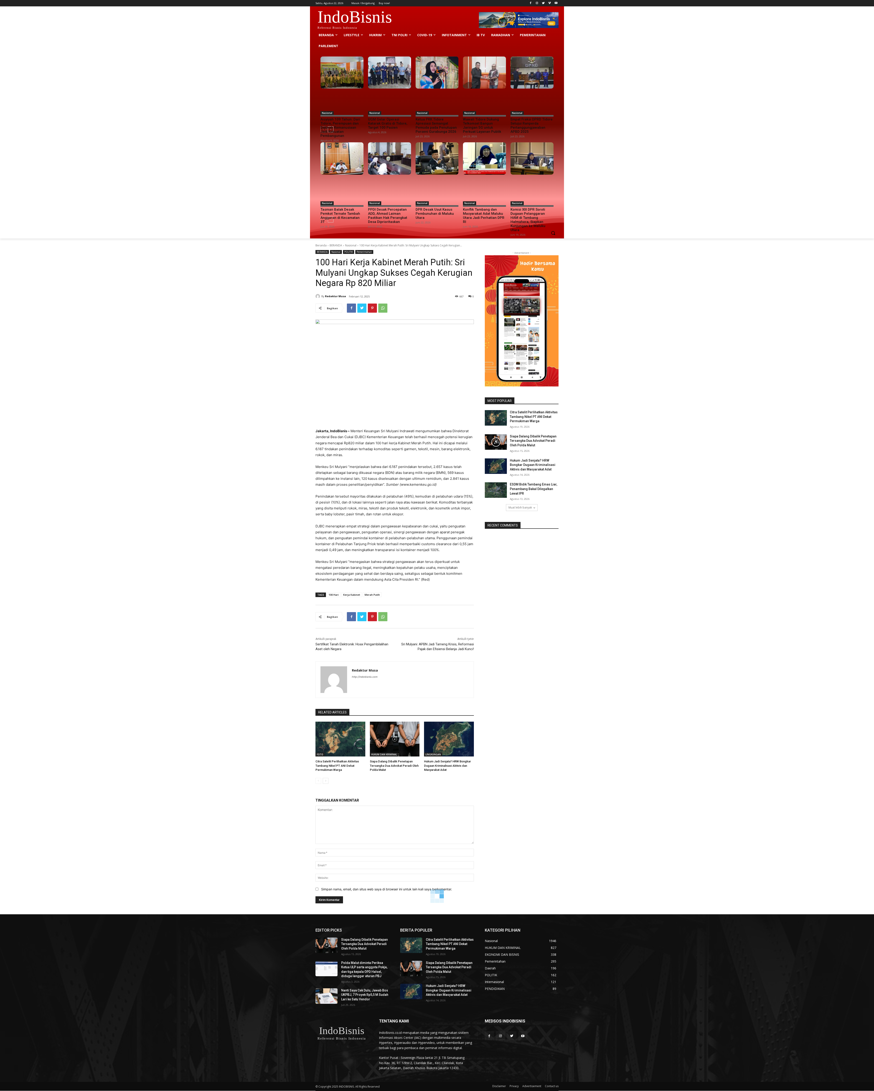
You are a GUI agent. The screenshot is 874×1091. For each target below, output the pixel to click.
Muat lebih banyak (520, 507)
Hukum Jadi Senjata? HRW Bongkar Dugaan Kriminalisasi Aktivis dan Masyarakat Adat (447, 765)
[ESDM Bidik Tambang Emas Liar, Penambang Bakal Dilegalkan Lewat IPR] (496, 490)
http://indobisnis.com (365, 676)
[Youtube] (556, 3)
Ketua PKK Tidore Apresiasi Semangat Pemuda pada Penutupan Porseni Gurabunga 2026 (436, 125)
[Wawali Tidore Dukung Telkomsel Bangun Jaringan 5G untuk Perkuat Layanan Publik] (484, 72)
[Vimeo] (549, 3)
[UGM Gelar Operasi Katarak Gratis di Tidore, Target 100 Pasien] (389, 72)
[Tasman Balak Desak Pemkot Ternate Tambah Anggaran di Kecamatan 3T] (341, 158)
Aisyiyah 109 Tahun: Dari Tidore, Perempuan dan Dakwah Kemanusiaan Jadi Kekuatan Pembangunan (340, 127)
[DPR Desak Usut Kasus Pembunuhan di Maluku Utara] (437, 158)
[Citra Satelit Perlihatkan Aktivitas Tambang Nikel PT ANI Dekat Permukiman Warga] (340, 739)
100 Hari (334, 594)
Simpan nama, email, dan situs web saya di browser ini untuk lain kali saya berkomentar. (386, 889)
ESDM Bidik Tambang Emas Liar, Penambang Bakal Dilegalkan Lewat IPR (533, 489)
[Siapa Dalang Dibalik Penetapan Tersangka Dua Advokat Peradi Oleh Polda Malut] (395, 739)
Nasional (327, 113)
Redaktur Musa (335, 296)
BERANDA (336, 245)
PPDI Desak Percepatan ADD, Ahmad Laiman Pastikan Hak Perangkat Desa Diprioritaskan (387, 215)
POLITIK (348, 251)
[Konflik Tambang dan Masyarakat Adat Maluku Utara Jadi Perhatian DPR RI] (484, 158)
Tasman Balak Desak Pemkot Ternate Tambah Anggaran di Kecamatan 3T (340, 215)
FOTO (320, 754)
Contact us (552, 1086)
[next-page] (325, 781)
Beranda (321, 245)
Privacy (514, 1086)
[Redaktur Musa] (318, 296)
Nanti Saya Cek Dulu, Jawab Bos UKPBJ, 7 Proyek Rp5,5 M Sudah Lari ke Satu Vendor (364, 995)
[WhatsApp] (382, 308)
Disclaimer (499, 1086)
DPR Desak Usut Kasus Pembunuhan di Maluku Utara (435, 213)
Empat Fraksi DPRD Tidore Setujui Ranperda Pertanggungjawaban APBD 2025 (532, 125)
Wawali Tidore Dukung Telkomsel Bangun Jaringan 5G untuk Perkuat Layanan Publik (482, 125)
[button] (553, 232)
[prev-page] (318, 781)
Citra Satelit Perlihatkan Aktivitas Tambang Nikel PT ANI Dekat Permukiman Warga (337, 765)
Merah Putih (372, 594)
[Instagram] (537, 3)
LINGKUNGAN (433, 754)
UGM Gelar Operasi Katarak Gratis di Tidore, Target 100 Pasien (387, 123)
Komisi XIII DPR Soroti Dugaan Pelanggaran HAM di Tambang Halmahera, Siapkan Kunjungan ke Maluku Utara (528, 219)
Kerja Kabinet (351, 594)
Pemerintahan (364, 251)
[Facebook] (530, 3)
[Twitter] (543, 3)
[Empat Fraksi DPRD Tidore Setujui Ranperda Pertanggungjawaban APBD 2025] (532, 72)
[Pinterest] (372, 308)
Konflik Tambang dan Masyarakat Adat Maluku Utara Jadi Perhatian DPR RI (483, 215)
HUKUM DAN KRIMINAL (384, 754)
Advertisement (531, 1086)
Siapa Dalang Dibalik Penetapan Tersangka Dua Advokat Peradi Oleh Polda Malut (394, 765)
